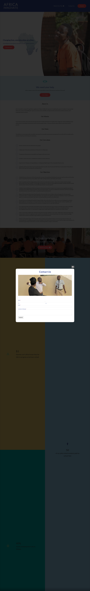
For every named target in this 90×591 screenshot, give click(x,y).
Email (19, 305)
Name (19, 300)
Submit (21, 317)
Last (46, 303)
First (18, 303)
